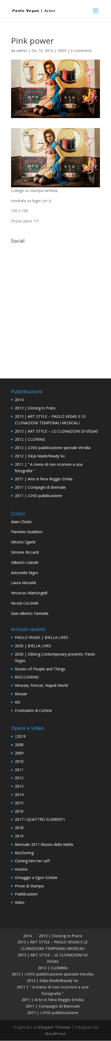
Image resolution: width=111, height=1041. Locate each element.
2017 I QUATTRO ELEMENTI (40, 819)
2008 (19, 744)
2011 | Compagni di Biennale (40, 487)
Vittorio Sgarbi (23, 541)
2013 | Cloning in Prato (35, 408)
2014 (19, 399)
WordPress (55, 1033)
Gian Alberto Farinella (29, 613)
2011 (19, 769)
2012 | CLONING (30, 439)
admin (21, 50)
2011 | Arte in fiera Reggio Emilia (43, 478)
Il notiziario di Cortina (33, 710)
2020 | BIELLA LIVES (33, 645)
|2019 (20, 736)
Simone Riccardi (25, 552)
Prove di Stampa (29, 885)
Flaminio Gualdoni (26, 531)
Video (20, 902)
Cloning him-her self (32, 860)
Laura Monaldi (23, 582)
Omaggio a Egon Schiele (36, 877)
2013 (19, 786)
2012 (19, 777)
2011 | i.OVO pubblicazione (38, 495)
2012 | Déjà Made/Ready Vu (40, 456)
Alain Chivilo (21, 521)
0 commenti (81, 50)
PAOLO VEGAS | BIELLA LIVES (41, 637)
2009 (62, 50)
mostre (21, 869)
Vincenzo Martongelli (29, 592)
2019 (19, 836)
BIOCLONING (27, 677)
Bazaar (21, 693)
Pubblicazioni (26, 894)
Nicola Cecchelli (24, 603)
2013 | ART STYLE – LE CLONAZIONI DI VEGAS (56, 431)
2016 (19, 811)
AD (17, 702)
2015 (19, 802)
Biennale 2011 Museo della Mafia (44, 844)
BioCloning (24, 852)
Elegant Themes (55, 1027)
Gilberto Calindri (25, 562)
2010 (19, 761)
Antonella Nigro (24, 572)
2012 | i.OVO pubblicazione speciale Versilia (53, 447)
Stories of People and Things (40, 668)
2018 (19, 827)
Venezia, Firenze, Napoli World (41, 685)
